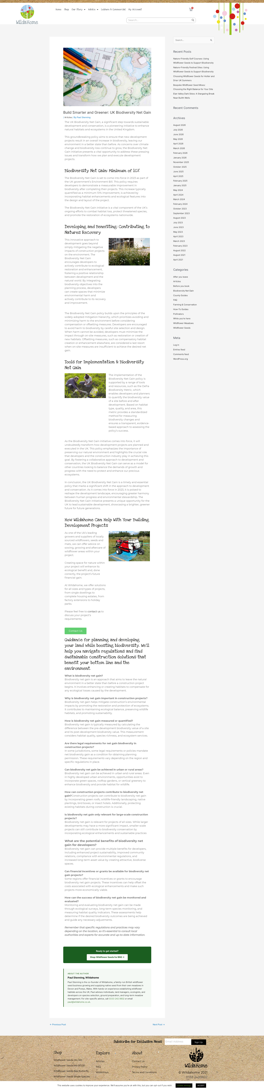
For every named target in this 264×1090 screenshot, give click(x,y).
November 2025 (181, 162)
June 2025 (178, 171)
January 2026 (179, 157)
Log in (176, 345)
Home (58, 9)
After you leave (180, 277)
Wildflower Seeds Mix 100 (68, 1060)
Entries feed (179, 349)
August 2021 (179, 255)
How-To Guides (180, 309)
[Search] (193, 20)
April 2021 (178, 259)
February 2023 (180, 245)
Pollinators (178, 314)
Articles (68, 117)
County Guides (180, 295)
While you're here (181, 318)
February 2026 (180, 153)
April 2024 (178, 194)
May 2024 (178, 190)
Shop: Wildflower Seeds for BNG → (107, 957)
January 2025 (179, 185)
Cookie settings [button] (184, 1085)
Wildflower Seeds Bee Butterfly (71, 1071)
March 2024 (179, 199)
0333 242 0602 (116, 998)
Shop (66, 9)
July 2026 (178, 129)
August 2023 (179, 218)
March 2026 (179, 148)
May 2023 (178, 232)
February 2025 (180, 180)
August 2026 (179, 125)
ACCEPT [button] (200, 1085)
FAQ (175, 300)
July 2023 (178, 222)
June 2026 (178, 134)
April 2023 (178, 236)
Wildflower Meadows (183, 323)
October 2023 (180, 208)
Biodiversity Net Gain (183, 290)
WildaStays (102, 1072)
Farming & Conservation (185, 304)
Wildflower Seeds (181, 328)
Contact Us (138, 1061)
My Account (135, 9)
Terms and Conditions (144, 1072)
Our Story (77, 9)
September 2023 (181, 213)
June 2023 (178, 227)
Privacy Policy (139, 1066)
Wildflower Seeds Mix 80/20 (69, 1065)
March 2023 (179, 241)
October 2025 (180, 167)
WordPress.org (180, 359)
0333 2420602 (196, 1077)
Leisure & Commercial (113, 9)
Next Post (159, 1024)
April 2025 (178, 176)
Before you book (181, 286)
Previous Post (58, 1024)
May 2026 (178, 139)
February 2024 (180, 204)
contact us (94, 611)
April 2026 (178, 143)
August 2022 (179, 250)
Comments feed (181, 354)
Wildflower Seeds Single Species (72, 1076)
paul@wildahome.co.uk (79, 1002)
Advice (91, 9)
